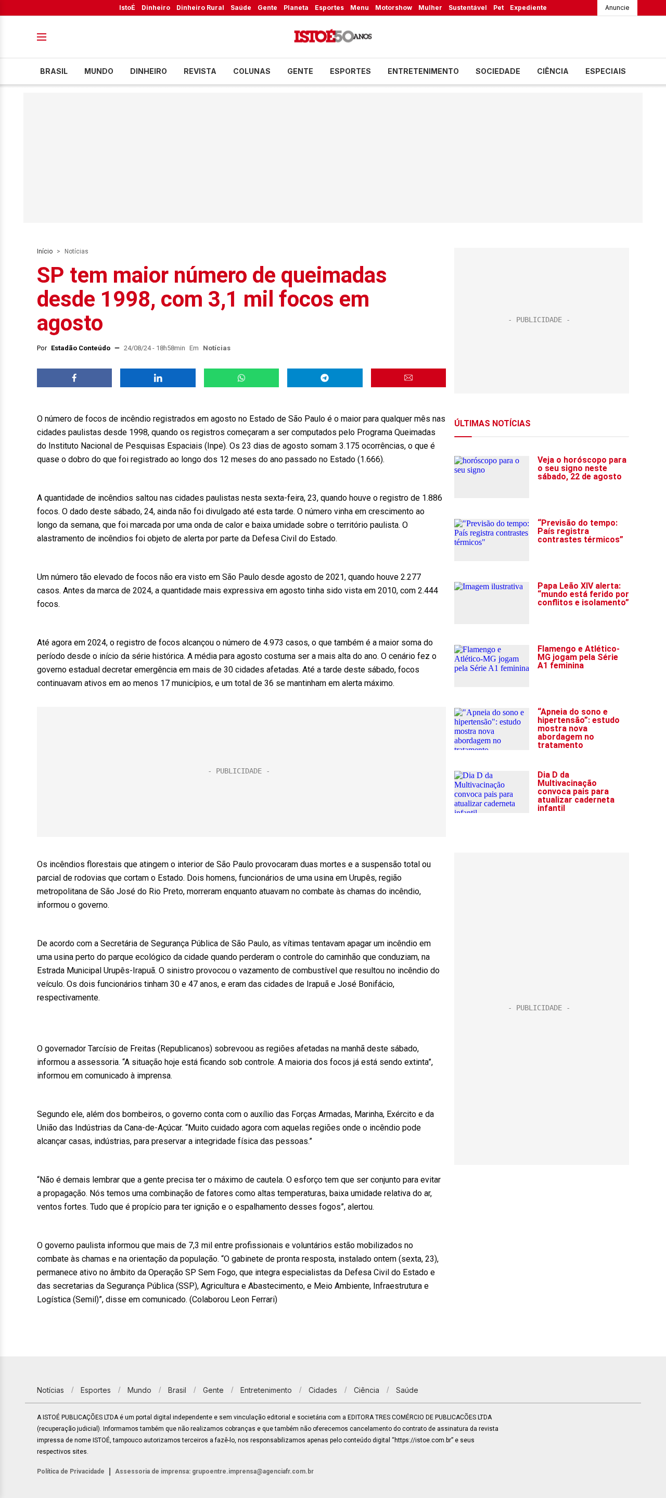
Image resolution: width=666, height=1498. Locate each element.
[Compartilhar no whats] (241, 378)
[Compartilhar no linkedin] (157, 378)
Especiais (605, 71)
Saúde (240, 7)
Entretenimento (423, 71)
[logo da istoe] (333, 37)
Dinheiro (156, 7)
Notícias (76, 251)
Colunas (252, 71)
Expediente (528, 7)
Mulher (430, 7)
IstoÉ (127, 7)
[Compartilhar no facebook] (74, 378)
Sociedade (498, 71)
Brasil (54, 71)
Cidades (323, 1390)
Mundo (98, 71)
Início (45, 251)
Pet (498, 7)
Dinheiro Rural (200, 7)
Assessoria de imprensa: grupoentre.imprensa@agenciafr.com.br (214, 1471)
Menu (359, 7)
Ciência (553, 71)
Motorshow (393, 7)
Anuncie (617, 7)
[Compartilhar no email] (408, 378)
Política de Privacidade (71, 1471)
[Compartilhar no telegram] (324, 378)
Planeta (296, 7)
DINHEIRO (148, 71)
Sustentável (468, 7)
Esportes (329, 7)
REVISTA (200, 71)
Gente (267, 7)
